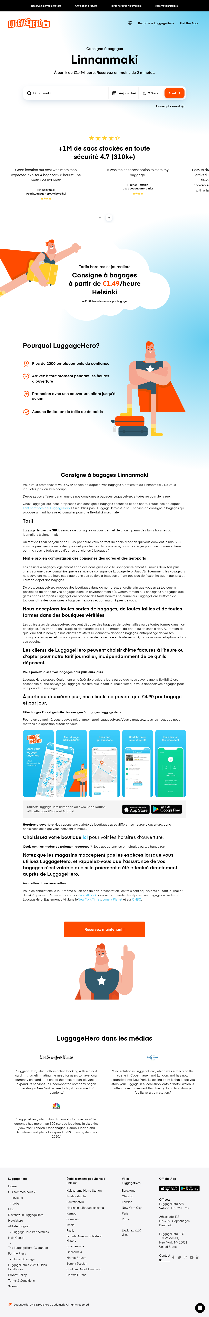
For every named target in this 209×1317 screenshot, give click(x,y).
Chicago (127, 1196)
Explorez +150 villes (131, 1232)
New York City (131, 1208)
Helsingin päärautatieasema (85, 1208)
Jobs (15, 1203)
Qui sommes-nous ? (21, 1192)
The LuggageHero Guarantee (28, 1248)
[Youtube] (191, 1257)
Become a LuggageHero (156, 23)
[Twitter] (179, 1257)
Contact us (164, 1257)
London (127, 1202)
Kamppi (72, 1213)
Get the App (189, 23)
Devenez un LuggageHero (25, 1215)
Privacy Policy (17, 1275)
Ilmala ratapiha (76, 1196)
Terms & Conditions (21, 1280)
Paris (125, 1213)
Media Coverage (23, 1259)
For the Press (17, 1253)
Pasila (70, 1230)
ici (85, 837)
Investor (17, 1198)
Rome (126, 1219)
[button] (200, 1308)
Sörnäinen (73, 1219)
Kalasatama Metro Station (84, 1190)
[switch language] (130, 23)
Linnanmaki (74, 1252)
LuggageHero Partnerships (30, 1232)
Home (12, 1186)
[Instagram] (185, 1257)
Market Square (76, 1258)
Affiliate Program (19, 1226)
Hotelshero (15, 1220)
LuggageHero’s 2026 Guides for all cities (27, 1267)
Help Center (16, 1238)
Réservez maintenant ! (104, 929)
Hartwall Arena (76, 1275)
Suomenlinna (75, 1246)
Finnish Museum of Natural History (84, 1238)
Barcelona (128, 1190)
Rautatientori (75, 1202)
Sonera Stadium (77, 1263)
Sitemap (13, 1286)
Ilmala (70, 1225)
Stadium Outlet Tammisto (84, 1269)
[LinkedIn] (197, 1257)
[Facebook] (173, 1257)
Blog (11, 1209)
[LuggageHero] (29, 27)
